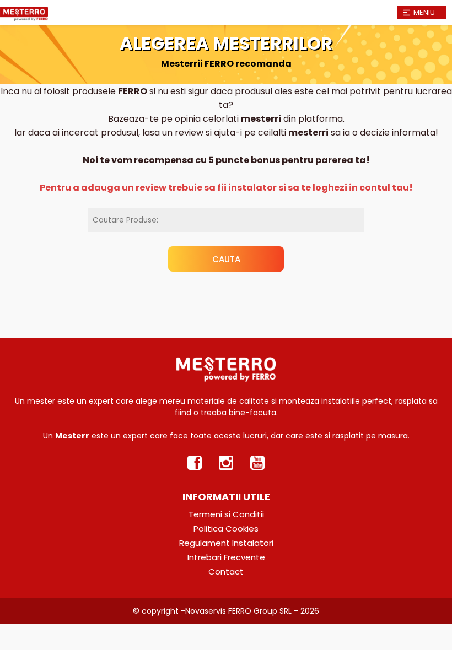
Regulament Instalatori (226, 543)
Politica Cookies (226, 528)
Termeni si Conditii (226, 514)
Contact (226, 571)
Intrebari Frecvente (226, 557)
